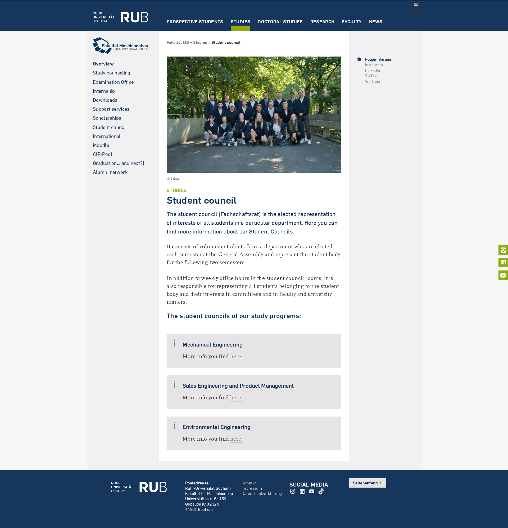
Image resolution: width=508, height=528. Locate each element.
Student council (110, 127)
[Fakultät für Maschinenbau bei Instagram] (503, 250)
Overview (103, 64)
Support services (111, 109)
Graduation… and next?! (118, 163)
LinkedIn (372, 70)
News (375, 21)
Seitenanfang (366, 482)
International (107, 136)
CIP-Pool (102, 154)
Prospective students (195, 21)
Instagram (374, 64)
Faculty (351, 21)
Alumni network (110, 172)
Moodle (101, 145)
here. (236, 356)
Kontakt (249, 482)
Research (322, 21)
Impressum (252, 488)
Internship (104, 91)
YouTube (372, 81)
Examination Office (113, 82)
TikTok (371, 75)
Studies (240, 21)
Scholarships (107, 118)
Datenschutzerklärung (262, 493)
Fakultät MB (178, 42)
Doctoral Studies (280, 21)
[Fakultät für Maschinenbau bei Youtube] (503, 275)
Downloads (105, 100)
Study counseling (111, 73)
